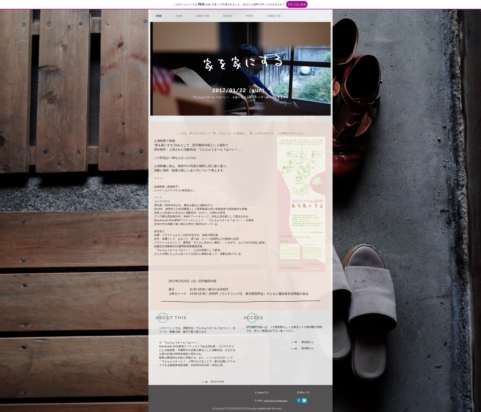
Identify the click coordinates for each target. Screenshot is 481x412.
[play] (325, 110)
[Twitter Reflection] (304, 400)
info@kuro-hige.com (275, 400)
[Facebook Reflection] (299, 400)
